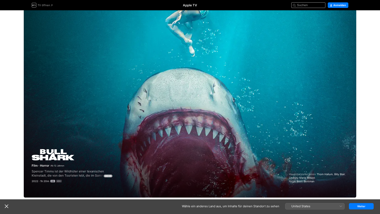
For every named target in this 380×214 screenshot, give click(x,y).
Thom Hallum (325, 174)
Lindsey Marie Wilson (302, 177)
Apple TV (190, 5)
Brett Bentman (305, 181)
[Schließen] (6, 206)
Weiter (361, 206)
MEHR (108, 176)
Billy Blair (339, 174)
